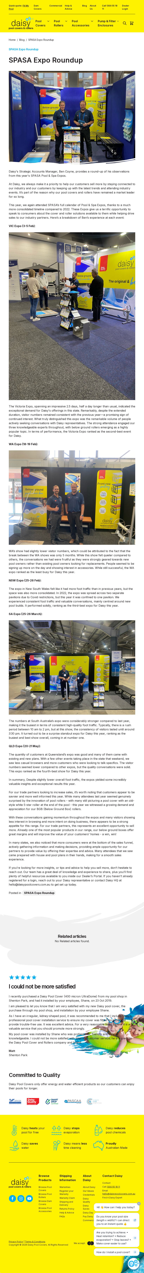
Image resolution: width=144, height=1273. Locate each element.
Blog (84, 5)
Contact (106, 1183)
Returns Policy (67, 1208)
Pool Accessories (80, 23)
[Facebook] (12, 1198)
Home (12, 39)
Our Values (88, 1191)
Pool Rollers (58, 23)
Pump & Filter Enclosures (107, 23)
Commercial (55, 5)
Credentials (89, 1194)
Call (111, 1186)
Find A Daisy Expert (112, 1197)
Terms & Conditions (35, 1241)
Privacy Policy (16, 1241)
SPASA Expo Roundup (39, 893)
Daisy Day (88, 1212)
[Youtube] (29, 1198)
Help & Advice (67, 1212)
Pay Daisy (88, 1216)
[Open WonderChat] (133, 1264)
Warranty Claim (67, 1198)
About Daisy (89, 1187)
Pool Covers (40, 23)
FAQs (62, 1216)
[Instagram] (20, 1198)
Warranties (65, 1187)
